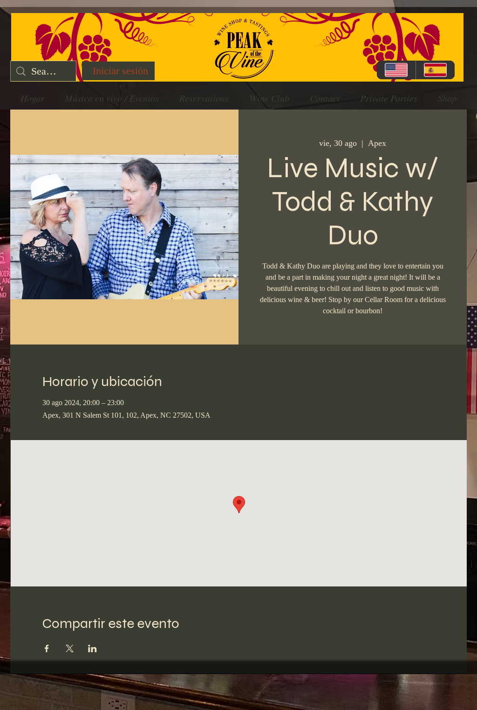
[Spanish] (435, 70)
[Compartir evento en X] (69, 648)
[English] (396, 70)
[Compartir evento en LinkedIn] (92, 648)
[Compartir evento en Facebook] (46, 648)
